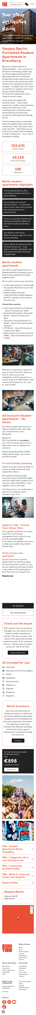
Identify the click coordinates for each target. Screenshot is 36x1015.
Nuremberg (23, 955)
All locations (23, 957)
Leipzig (21, 953)
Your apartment (18, 606)
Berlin (21, 947)
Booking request (16, 4)
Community (6, 968)
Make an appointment (18, 653)
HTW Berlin (9, 328)
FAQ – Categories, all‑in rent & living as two (15, 859)
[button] (18, 918)
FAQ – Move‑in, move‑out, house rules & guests (16, 875)
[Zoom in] (31, 907)
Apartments (6, 966)
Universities (23, 972)
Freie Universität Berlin (13, 308)
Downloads (5, 972)
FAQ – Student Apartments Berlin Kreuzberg (12, 849)
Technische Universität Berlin (16, 321)
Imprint (21, 985)
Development (23, 974)
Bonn (20, 949)
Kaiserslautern (24, 951)
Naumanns (18, 288)
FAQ (3, 974)
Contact (21, 976)
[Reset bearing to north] (31, 912)
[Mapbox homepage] (4, 932)
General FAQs (10, 882)
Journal (21, 970)
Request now (7, 576)
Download (19, 741)
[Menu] (32, 4)
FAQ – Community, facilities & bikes (12, 867)
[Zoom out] (31, 910)
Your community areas (18, 613)
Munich (21, 959)
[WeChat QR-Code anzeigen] (27, 4)
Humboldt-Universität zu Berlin (16, 313)
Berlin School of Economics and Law (18, 333)
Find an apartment (8, 970)
